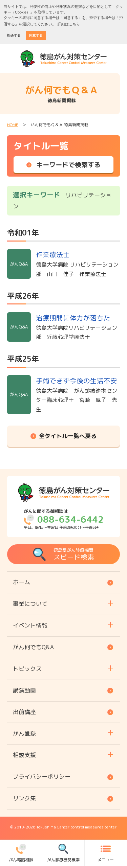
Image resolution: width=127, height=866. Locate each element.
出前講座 (24, 712)
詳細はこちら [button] (69, 24)
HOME (12, 125)
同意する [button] (36, 35)
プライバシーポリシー (41, 776)
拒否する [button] (14, 35)
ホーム (21, 582)
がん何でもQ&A (33, 647)
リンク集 (24, 798)
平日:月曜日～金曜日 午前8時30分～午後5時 (64, 519)
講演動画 (24, 690)
